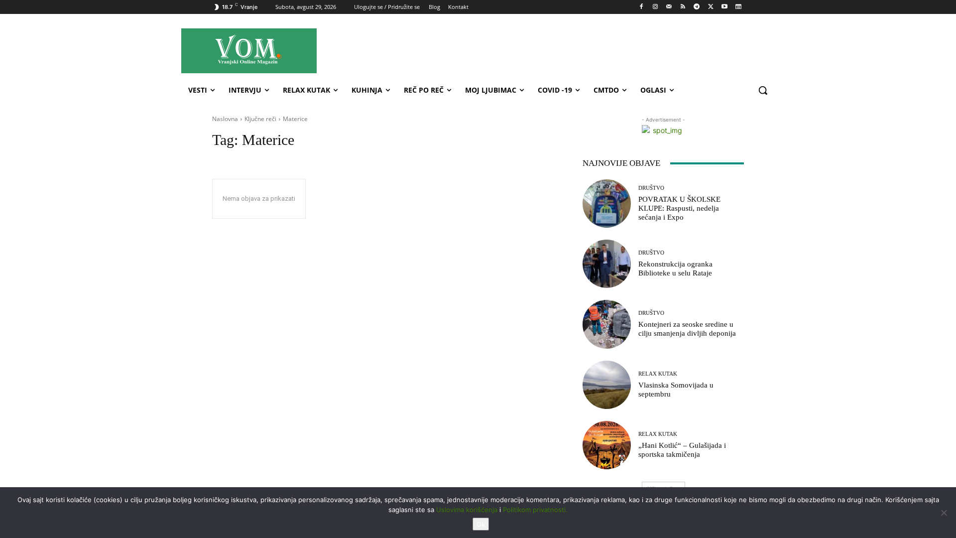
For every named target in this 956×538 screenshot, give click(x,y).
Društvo (651, 188)
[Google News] (738, 7)
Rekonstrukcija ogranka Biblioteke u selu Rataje (675, 268)
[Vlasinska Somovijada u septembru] (607, 385)
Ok (481, 524)
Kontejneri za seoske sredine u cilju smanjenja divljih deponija (687, 328)
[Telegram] (697, 7)
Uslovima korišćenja (466, 510)
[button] (763, 90)
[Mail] (669, 7)
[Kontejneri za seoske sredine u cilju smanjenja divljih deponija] (607, 324)
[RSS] (683, 7)
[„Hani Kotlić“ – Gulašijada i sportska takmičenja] (607, 445)
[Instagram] (655, 7)
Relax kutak (657, 374)
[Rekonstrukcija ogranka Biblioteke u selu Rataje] (607, 264)
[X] (711, 7)
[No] (944, 513)
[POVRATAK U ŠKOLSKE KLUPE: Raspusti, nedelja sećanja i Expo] (607, 203)
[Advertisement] (567, 50)
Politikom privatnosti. (535, 510)
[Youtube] (724, 7)
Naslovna (225, 119)
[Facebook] (641, 7)
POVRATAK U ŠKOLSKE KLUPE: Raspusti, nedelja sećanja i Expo (679, 208)
